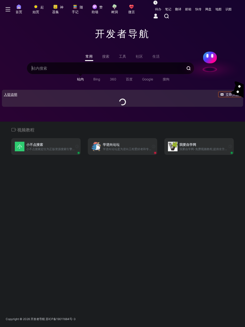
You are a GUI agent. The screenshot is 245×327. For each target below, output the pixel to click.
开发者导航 (38, 319)
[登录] (155, 16)
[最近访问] (155, 2)
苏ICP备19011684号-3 (61, 319)
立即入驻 (232, 94)
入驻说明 (10, 94)
